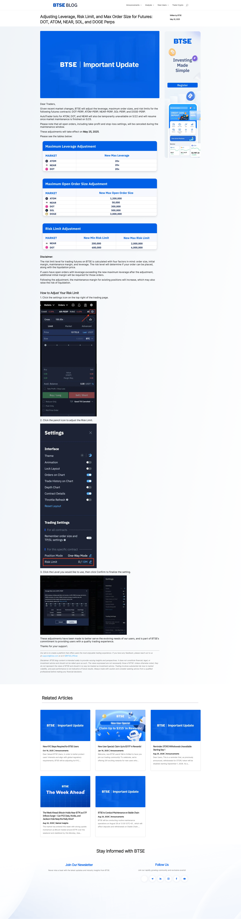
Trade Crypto (177, 5)
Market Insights (62, 823)
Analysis (148, 5)
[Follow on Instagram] (168, 879)
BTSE (179, 15)
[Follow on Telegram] (152, 879)
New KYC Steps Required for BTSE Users (61, 746)
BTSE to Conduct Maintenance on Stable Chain (118, 812)
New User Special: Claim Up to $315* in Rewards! (119, 746)
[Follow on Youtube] (185, 879)
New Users (162, 5)
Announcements (132, 5)
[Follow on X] (144, 879)
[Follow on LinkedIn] (160, 879)
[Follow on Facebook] (176, 879)
